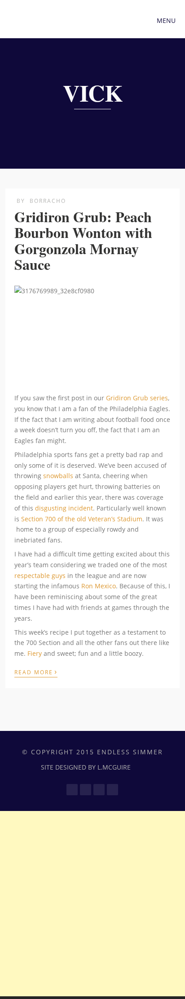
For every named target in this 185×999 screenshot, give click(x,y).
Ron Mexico (98, 586)
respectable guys (40, 575)
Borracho (48, 201)
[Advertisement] (92, 903)
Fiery (34, 653)
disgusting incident (64, 508)
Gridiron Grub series (136, 398)
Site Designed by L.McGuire (86, 767)
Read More (35, 671)
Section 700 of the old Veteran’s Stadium (81, 519)
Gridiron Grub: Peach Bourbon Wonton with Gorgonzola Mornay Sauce (83, 240)
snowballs (58, 475)
